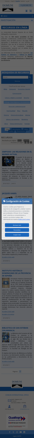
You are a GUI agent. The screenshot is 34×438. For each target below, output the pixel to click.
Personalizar (17, 230)
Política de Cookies (24, 219)
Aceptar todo (17, 235)
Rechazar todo (17, 225)
